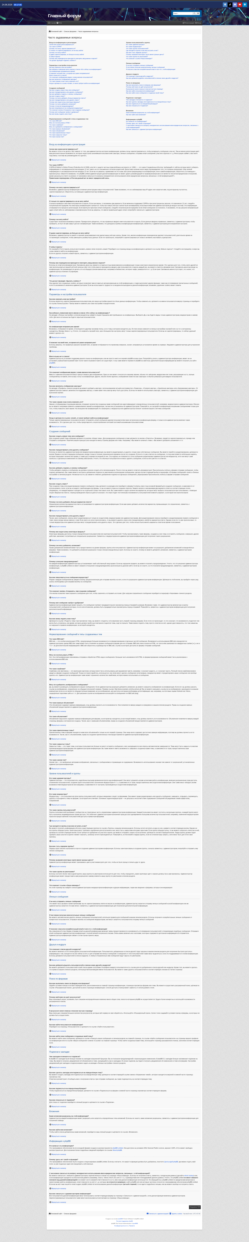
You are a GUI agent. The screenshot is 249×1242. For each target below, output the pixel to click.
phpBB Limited (118, 1148)
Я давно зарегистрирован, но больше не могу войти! (66, 54)
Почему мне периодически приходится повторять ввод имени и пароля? (73, 58)
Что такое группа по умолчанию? (137, 56)
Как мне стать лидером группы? (136, 52)
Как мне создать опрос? (57, 96)
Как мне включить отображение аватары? (63, 79)
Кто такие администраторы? (135, 44)
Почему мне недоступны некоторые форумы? (64, 102)
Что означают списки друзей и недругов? (139, 76)
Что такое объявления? (57, 131)
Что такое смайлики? (56, 125)
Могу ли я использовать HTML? (59, 123)
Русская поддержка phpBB (124, 1221)
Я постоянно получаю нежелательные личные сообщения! (145, 67)
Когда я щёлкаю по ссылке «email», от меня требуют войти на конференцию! (74, 83)
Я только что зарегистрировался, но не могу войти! (66, 50)
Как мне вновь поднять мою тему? (60, 114)
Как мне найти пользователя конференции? (140, 91)
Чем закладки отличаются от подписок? (139, 100)
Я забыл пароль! (54, 56)
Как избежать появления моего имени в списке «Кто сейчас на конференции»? (75, 69)
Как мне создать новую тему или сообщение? (64, 90)
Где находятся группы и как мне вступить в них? (142, 50)
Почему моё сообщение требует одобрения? (64, 112)
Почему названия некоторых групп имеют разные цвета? (145, 54)
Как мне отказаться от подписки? (137, 105)
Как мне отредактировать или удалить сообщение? (66, 92)
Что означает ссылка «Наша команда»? (139, 58)
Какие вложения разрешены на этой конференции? (143, 112)
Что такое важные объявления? (59, 129)
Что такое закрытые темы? (58, 135)
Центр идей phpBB (171, 1162)
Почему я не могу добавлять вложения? (62, 104)
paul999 (135, 1223)
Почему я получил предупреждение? (61, 106)
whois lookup (189, 1176)
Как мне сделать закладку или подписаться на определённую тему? (148, 102)
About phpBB (117, 1150)
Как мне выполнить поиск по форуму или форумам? (143, 85)
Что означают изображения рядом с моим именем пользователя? (71, 77)
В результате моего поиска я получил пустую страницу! (144, 89)
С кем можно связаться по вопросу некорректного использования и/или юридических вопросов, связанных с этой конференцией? (162, 126)
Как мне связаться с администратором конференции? (144, 129)
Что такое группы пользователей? (137, 48)
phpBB (51, 363)
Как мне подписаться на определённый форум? (142, 104)
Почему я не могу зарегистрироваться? (62, 48)
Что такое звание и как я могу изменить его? (64, 81)
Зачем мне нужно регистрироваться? (61, 44)
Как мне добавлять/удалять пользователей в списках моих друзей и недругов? (152, 78)
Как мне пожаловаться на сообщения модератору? (66, 108)
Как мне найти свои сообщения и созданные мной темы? (145, 93)
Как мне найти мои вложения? (136, 114)
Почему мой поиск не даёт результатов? (139, 87)
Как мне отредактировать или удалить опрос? (64, 100)
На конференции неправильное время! (62, 71)
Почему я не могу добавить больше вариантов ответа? (67, 98)
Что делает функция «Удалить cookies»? (62, 60)
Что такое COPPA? (55, 46)
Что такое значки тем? (56, 137)
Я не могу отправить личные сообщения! (139, 65)
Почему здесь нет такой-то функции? (138, 123)
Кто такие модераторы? (134, 46)
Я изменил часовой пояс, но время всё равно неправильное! (69, 73)
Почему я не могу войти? (57, 52)
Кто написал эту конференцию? (136, 121)
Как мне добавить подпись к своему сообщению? (65, 94)
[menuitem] (59, 23)
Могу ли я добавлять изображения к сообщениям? (65, 127)
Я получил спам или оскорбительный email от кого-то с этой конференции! (150, 69)
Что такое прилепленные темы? (59, 133)
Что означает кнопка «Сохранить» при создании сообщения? (69, 110)
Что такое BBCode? (55, 121)
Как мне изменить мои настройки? (60, 67)
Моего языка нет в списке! (58, 75)
